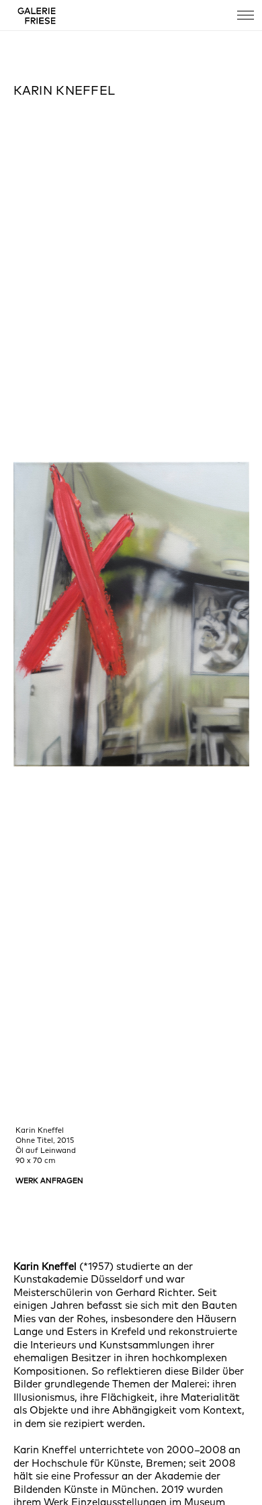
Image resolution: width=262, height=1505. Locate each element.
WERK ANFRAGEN (49, 1180)
